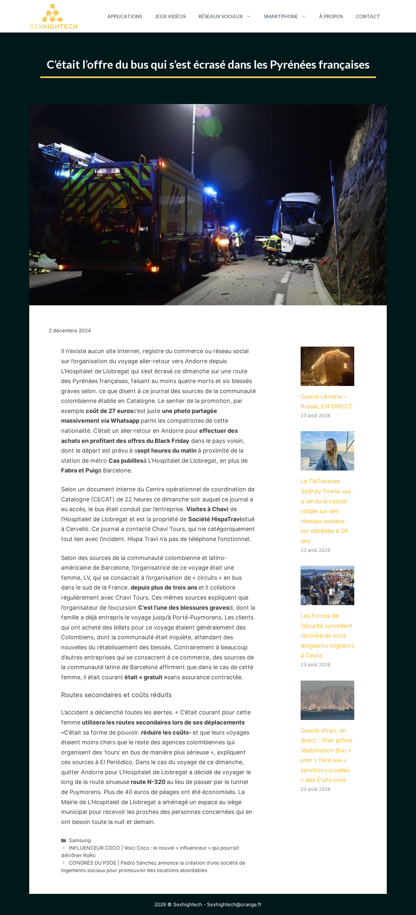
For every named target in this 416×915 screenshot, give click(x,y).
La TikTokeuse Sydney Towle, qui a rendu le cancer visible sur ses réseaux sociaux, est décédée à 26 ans (326, 511)
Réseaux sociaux (221, 16)
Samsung (80, 840)
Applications (124, 16)
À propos (331, 16)
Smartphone (281, 16)
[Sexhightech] (53, 16)
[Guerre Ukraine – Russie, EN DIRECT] (327, 380)
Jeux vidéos (170, 16)
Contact (368, 16)
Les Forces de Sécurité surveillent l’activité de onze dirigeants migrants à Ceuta (327, 635)
